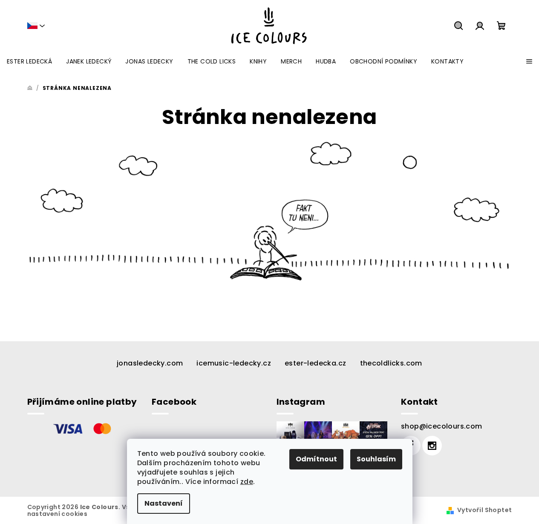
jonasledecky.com (150, 363)
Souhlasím (376, 459)
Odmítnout (316, 459)
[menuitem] (29, 61)
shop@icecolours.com (441, 426)
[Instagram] (432, 445)
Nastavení (163, 503)
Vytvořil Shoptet (484, 510)
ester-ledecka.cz (315, 363)
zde (246, 482)
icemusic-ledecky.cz (233, 363)
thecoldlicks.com (391, 363)
